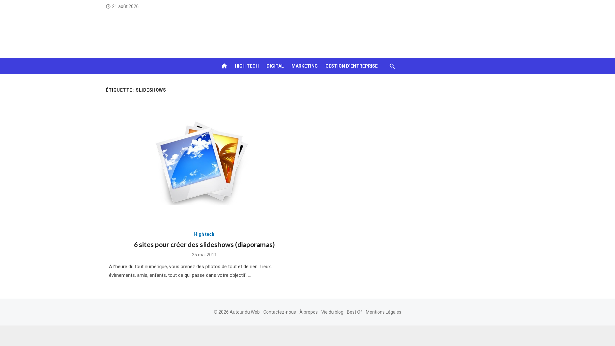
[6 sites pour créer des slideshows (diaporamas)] (204, 162)
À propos (308, 312)
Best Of (354, 312)
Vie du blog (332, 312)
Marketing (304, 66)
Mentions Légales (383, 312)
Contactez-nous (279, 312)
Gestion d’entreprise (351, 66)
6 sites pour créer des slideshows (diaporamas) (204, 244)
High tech (247, 66)
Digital (275, 66)
